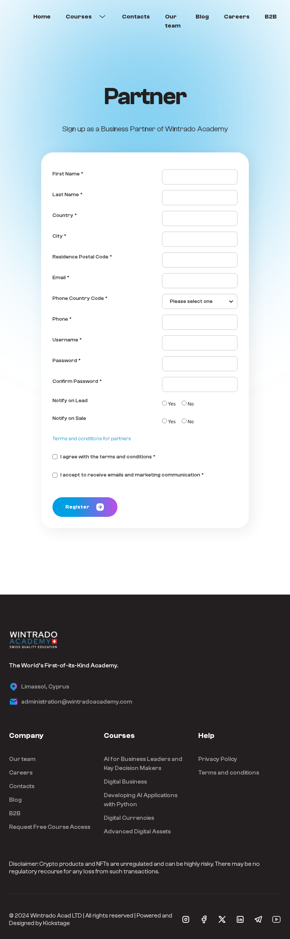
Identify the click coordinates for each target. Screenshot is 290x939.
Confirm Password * (77, 381)
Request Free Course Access (49, 827)
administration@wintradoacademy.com (76, 701)
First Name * (67, 174)
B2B (271, 16)
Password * (66, 361)
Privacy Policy (217, 759)
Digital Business (125, 781)
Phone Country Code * (80, 298)
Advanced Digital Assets (137, 831)
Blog (202, 16)
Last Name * (67, 195)
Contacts (136, 16)
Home (42, 16)
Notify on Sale (69, 418)
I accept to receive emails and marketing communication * (132, 475)
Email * (60, 278)
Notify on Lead (70, 401)
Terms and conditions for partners (91, 439)
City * (59, 236)
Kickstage (56, 923)
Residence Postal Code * (82, 257)
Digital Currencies (129, 818)
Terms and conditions (228, 772)
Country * (64, 215)
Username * (67, 340)
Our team (172, 21)
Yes (172, 404)
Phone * (62, 319)
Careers (237, 16)
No (191, 404)
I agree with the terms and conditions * (108, 457)
